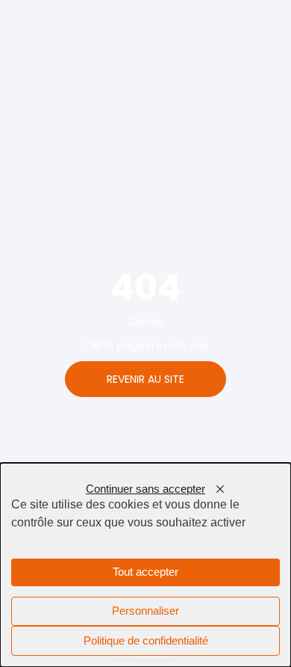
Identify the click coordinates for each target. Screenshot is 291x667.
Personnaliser (145, 611)
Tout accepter (145, 572)
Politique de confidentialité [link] (146, 641)
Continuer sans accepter (145, 489)
